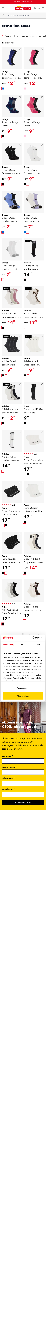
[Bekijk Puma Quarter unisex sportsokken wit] (34, 492)
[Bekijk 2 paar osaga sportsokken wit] (12, 249)
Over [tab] (38, 645)
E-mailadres (8, 789)
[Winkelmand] (43, 8)
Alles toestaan (23, 696)
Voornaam (7, 756)
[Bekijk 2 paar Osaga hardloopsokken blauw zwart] (12, 202)
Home (17, 36)
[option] (3, 88)
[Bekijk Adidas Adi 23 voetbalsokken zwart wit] (34, 249)
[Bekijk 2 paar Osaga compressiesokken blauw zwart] (12, 58)
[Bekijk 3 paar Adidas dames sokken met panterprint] (34, 297)
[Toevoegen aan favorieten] (20, 49)
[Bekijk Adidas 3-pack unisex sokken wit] (34, 345)
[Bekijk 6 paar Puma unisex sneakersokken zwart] (12, 492)
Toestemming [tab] (8, 645)
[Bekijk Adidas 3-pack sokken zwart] (12, 345)
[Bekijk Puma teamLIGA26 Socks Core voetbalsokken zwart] (34, 393)
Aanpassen (21, 688)
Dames (25, 36)
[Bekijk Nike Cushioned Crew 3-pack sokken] (12, 590)
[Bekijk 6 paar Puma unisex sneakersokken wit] (34, 441)
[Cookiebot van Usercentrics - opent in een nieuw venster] (32, 638)
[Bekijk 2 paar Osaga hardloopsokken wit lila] (34, 202)
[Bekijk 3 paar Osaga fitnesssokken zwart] (12, 154)
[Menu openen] (3, 8)
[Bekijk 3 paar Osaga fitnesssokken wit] (34, 154)
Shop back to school (25, 2)
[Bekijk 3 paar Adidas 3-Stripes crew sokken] (34, 543)
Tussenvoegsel (9, 767)
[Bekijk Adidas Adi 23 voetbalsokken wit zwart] (12, 441)
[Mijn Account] (35, 8)
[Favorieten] (39, 8)
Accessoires (35, 36)
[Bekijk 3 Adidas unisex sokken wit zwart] (12, 393)
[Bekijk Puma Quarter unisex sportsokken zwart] (12, 543)
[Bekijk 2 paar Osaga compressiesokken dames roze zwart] (34, 58)
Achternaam (8, 778)
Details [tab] (23, 645)
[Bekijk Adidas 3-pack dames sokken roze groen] (12, 297)
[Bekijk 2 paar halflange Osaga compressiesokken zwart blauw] (12, 106)
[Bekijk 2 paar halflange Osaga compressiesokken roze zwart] (34, 106)
